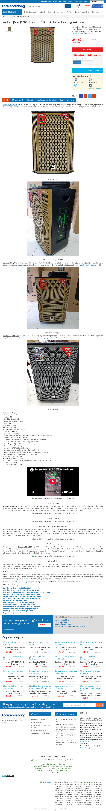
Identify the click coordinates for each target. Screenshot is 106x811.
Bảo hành (95, 12)
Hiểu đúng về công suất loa (64, 724)
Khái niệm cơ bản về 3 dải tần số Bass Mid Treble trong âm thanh (26, 592)
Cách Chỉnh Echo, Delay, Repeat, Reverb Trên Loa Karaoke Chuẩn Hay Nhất (66, 729)
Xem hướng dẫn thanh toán (47, 100)
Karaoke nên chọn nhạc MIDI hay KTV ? (17, 588)
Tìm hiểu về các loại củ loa (38, 730)
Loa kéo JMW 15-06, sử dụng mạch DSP (14, 648)
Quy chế (70, 1)
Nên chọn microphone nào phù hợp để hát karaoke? (22, 594)
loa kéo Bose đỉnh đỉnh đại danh (84, 265)
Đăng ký (77, 62)
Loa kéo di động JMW (23, 16)
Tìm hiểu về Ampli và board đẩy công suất (40, 726)
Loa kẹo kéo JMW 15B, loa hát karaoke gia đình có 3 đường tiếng (91, 695)
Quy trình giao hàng (82, 12)
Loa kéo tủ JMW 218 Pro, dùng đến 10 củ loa (40, 663)
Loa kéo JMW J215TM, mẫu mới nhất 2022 (66, 692)
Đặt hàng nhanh (17, 100)
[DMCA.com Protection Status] (8, 775)
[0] (77, 6)
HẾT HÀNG (87, 49)
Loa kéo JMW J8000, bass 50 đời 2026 (66, 648)
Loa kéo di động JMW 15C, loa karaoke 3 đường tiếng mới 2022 (40, 693)
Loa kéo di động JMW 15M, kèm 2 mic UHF (14, 692)
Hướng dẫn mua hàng (59, 1)
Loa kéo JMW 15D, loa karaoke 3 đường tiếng (65, 678)
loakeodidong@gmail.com (88, 748)
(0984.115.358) (84, 742)
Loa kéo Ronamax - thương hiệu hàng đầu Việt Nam (21, 607)
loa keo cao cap (21, 582)
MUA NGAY (44, 625)
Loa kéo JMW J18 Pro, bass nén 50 (40, 648)
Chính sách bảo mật (45, 1)
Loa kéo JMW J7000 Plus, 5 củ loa (91, 648)
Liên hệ (42, 12)
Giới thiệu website (30, 12)
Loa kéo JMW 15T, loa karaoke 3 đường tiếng (91, 663)
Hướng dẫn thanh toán (81, 1)
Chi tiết (5, 100)
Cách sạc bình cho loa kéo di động (15, 600)
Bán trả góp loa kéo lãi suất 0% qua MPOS (18, 611)
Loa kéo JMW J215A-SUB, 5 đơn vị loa (14, 663)
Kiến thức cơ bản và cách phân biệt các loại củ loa (21, 590)
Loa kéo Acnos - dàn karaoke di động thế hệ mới (20, 609)
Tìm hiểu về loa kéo (36, 722)
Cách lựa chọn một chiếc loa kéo (40, 733)
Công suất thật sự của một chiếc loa (66, 720)
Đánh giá (30, 100)
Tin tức (69, 12)
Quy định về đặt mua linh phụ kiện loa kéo (18, 602)
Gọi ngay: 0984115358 (88, 70)
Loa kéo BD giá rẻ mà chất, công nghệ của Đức (19, 605)
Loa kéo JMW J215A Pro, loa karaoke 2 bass (91, 678)
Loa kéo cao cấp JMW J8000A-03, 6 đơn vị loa (40, 678)
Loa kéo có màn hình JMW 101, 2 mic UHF (14, 678)
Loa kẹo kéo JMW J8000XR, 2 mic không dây (65, 663)
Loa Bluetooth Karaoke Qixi (39, 719)
